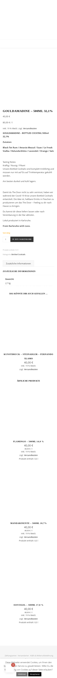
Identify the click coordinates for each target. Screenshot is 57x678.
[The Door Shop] (28, 14)
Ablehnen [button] (22, 674)
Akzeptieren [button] (35, 674)
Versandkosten (30, 128)
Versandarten (23, 655)
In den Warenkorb (22, 239)
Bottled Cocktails (18, 254)
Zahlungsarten (11, 655)
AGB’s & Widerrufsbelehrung (41, 655)
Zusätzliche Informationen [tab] (18, 263)
